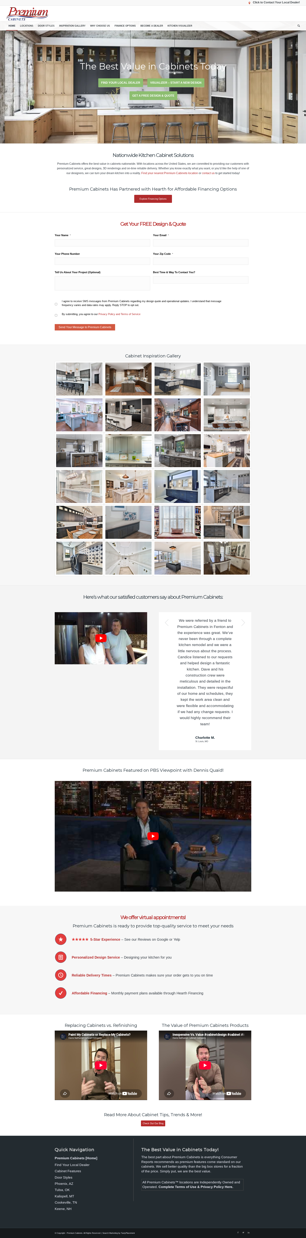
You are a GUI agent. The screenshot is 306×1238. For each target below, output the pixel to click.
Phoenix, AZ (64, 1129)
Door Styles (63, 1123)
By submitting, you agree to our (101, 314)
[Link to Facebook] (238, 1177)
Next (243, 622)
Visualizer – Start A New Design (176, 82)
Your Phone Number (67, 253)
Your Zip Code (163, 253)
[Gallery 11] (128, 451)
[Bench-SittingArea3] (177, 522)
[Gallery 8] (177, 415)
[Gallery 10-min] (79, 451)
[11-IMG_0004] (226, 486)
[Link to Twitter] (243, 1177)
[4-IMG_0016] (79, 522)
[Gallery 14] (79, 486)
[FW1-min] (128, 379)
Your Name (63, 235)
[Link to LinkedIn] (248, 1177)
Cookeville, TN (66, 1148)
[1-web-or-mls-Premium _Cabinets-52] (79, 379)
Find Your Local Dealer (120, 82)
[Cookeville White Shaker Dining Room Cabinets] (226, 558)
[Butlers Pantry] (128, 558)
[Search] (297, 25)
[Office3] (177, 558)
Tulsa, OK (62, 1135)
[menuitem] (12, 25)
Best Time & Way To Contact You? (174, 272)
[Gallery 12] (177, 451)
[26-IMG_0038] (177, 486)
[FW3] (177, 379)
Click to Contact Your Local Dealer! (276, 2)
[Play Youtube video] (101, 638)
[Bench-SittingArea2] (128, 522)
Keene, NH (63, 1154)
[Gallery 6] (128, 415)
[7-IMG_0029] (128, 486)
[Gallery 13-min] (226, 451)
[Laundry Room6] (79, 558)
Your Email (161, 235)
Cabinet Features (68, 1116)
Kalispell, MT (64, 1141)
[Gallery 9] (226, 415)
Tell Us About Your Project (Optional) (77, 272)
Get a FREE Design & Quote (153, 95)
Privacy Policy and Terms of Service (119, 314)
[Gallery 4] (226, 379)
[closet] (226, 522)
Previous (167, 622)
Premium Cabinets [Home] (76, 1103)
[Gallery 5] (79, 415)
